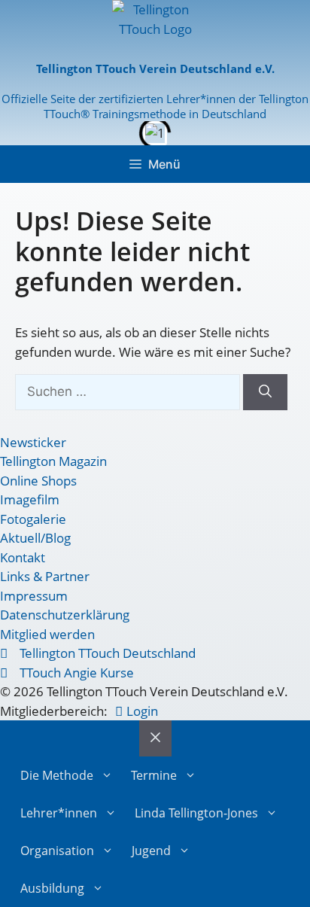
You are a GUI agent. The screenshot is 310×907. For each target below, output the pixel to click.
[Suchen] (265, 392)
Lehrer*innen (58, 813)
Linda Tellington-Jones (196, 813)
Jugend (151, 850)
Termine (154, 775)
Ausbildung (52, 888)
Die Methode (56, 775)
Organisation (57, 850)
